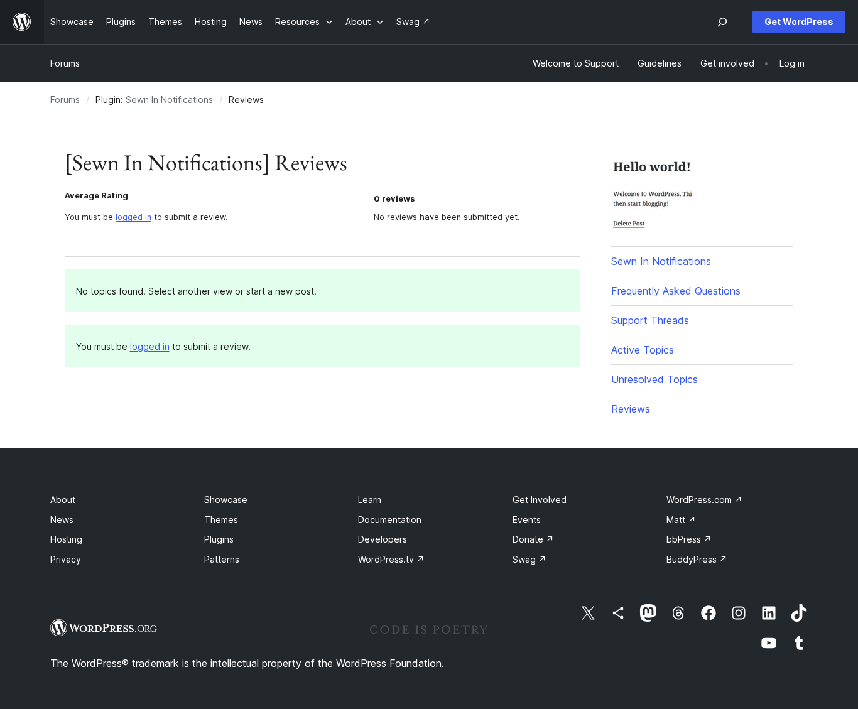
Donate (533, 539)
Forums (65, 63)
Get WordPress (799, 21)
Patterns (221, 559)
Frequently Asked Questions (676, 290)
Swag (529, 559)
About (62, 499)
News (61, 519)
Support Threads (650, 320)
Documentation (389, 519)
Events (527, 519)
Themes (221, 519)
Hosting (66, 539)
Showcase (225, 499)
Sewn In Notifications (169, 99)
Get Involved (540, 499)
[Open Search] (722, 22)
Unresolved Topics (654, 379)
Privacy (65, 559)
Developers (382, 539)
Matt (681, 519)
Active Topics (642, 350)
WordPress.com (704, 499)
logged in (133, 217)
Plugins (219, 539)
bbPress (689, 539)
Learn (369, 499)
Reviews (630, 409)
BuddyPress (696, 559)
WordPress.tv (391, 559)
